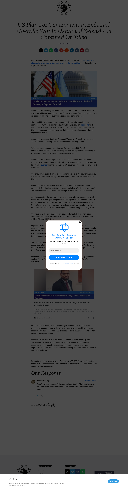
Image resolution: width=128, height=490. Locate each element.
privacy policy (69, 263)
